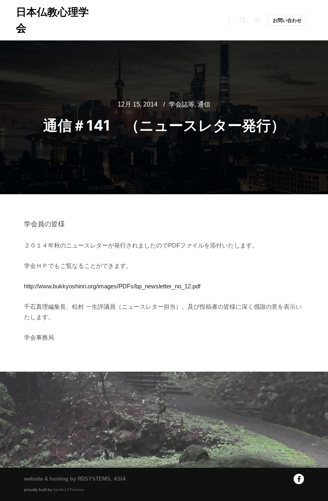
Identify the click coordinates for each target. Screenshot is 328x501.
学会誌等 (181, 104)
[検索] (243, 20)
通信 (204, 104)
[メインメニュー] (257, 20)
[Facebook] (299, 479)
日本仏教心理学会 (52, 20)
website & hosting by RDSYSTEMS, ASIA (75, 479)
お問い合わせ (287, 20)
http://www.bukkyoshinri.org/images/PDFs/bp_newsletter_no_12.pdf (112, 286)
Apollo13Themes (68, 489)
